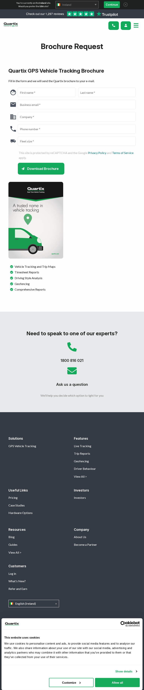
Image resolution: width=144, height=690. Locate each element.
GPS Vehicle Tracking (22, 446)
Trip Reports (82, 453)
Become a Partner (85, 544)
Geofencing (81, 461)
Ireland (77, 4)
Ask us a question (72, 378)
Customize (69, 682)
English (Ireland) (34, 603)
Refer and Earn (17, 588)
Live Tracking (82, 446)
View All (79, 476)
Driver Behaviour (85, 468)
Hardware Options (20, 513)
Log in (12, 573)
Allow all (117, 682)
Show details (123, 671)
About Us (80, 537)
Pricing (13, 497)
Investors (80, 497)
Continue (112, 4)
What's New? (17, 581)
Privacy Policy (97, 153)
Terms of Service (123, 153)
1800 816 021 (72, 354)
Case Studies (16, 505)
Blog (11, 537)
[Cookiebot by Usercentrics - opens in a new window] (123, 624)
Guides (12, 544)
